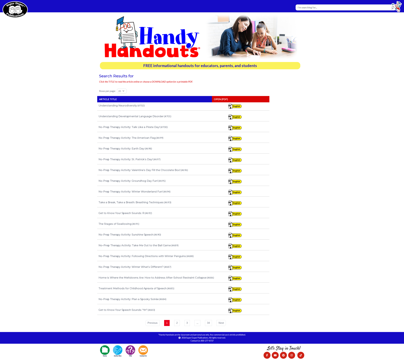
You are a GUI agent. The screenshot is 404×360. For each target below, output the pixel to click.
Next (221, 323)
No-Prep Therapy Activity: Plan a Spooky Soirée (128, 299)
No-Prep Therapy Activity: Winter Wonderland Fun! (130, 191)
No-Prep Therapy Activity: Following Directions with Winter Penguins (142, 256)
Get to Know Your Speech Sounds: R (121, 213)
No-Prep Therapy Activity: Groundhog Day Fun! (128, 180)
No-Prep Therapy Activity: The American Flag (127, 137)
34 (208, 323)
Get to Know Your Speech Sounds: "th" (122, 309)
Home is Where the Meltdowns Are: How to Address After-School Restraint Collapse (152, 277)
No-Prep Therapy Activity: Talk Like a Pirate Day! (129, 127)
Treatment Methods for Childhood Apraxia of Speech (132, 288)
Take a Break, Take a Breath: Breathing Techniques (130, 202)
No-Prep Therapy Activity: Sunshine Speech (125, 234)
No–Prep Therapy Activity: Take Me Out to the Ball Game (134, 245)
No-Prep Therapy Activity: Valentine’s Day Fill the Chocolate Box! (139, 170)
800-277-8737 (207, 340)
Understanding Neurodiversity (117, 105)
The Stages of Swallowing (114, 223)
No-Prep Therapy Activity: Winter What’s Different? (130, 266)
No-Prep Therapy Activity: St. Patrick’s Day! (125, 159)
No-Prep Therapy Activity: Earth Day (121, 148)
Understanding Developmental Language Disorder (130, 116)
